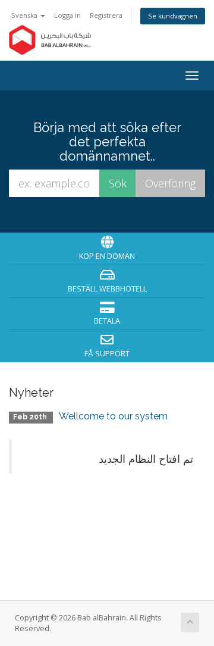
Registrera (106, 15)
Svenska (25, 15)
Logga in (67, 15)
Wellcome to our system (113, 416)
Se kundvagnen (172, 15)
